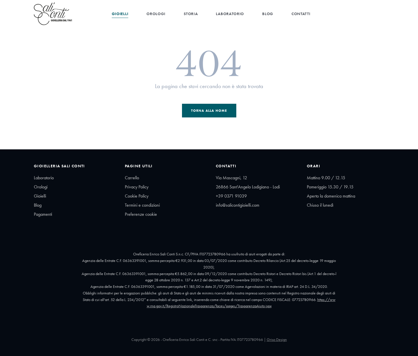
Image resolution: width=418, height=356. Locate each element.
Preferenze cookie (141, 214)
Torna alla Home (209, 110)
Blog (267, 13)
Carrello (132, 178)
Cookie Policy (136, 196)
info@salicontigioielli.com (237, 205)
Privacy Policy (136, 187)
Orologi (155, 13)
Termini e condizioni (142, 205)
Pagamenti (43, 214)
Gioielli (120, 13)
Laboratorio (230, 13)
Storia (191, 13)
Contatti (301, 13)
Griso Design (277, 339)
